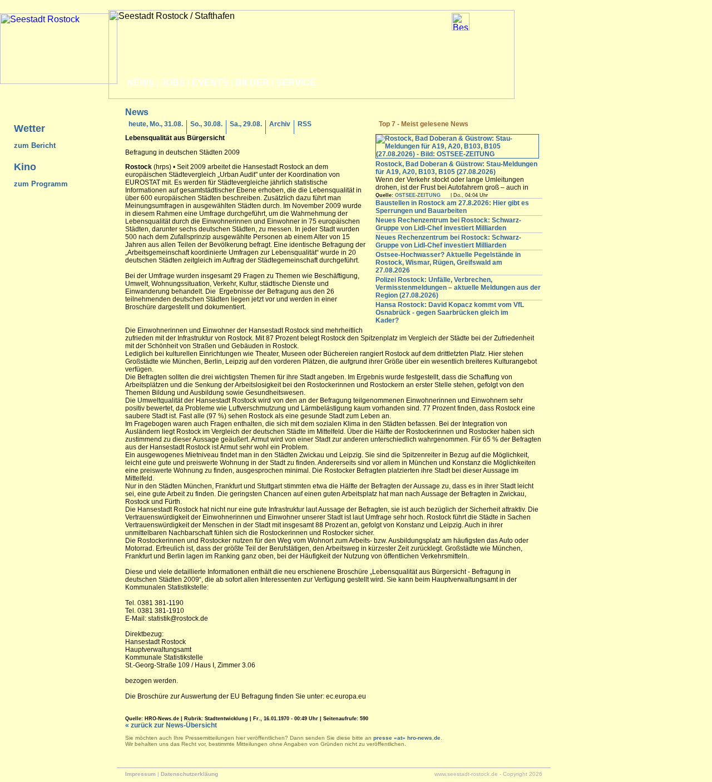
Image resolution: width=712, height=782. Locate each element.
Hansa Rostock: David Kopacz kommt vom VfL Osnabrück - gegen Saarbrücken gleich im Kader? (449, 312)
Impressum (140, 774)
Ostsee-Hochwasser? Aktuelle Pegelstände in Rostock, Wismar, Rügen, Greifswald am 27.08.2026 (448, 262)
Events (210, 82)
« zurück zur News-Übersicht (171, 725)
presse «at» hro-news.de (407, 738)
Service (296, 82)
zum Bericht (35, 145)
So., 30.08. (206, 124)
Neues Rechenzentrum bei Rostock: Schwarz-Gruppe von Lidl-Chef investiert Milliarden (448, 224)
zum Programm (41, 184)
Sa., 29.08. (246, 124)
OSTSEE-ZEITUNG (418, 195)
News (140, 82)
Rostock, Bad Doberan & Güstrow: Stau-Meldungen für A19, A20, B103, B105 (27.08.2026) (456, 168)
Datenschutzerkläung (189, 774)
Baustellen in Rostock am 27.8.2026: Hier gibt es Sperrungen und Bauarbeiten (452, 207)
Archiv (279, 124)
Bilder (252, 82)
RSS (305, 124)
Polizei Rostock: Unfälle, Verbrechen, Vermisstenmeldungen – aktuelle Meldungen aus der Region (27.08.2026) (458, 287)
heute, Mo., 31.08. (155, 124)
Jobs (173, 82)
